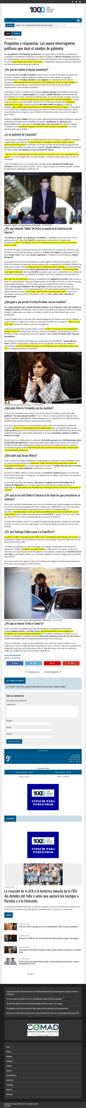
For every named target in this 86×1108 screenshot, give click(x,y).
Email (8, 727)
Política (8, 1051)
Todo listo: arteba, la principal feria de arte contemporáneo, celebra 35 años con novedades (48, 926)
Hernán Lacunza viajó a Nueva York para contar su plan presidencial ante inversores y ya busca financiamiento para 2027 (49, 962)
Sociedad (9, 1061)
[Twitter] (76, 1)
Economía (9, 1056)
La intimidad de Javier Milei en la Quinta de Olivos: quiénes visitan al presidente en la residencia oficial (50, 951)
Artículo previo (33, 672)
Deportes (9, 1070)
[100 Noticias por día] (43, 9)
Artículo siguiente (51, 672)
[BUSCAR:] (70, 25)
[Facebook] (72, 1)
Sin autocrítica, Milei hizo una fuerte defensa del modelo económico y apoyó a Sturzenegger (48, 938)
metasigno (7, 1106)
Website (9, 734)
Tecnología (9, 1085)
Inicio (8, 1047)
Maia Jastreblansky (12, 655)
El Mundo (9, 1066)
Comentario (10, 704)
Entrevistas (9, 1080)
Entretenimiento (11, 1075)
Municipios (9, 1094)
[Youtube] (80, 1)
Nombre (9, 721)
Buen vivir (9, 1089)
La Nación (15, 658)
